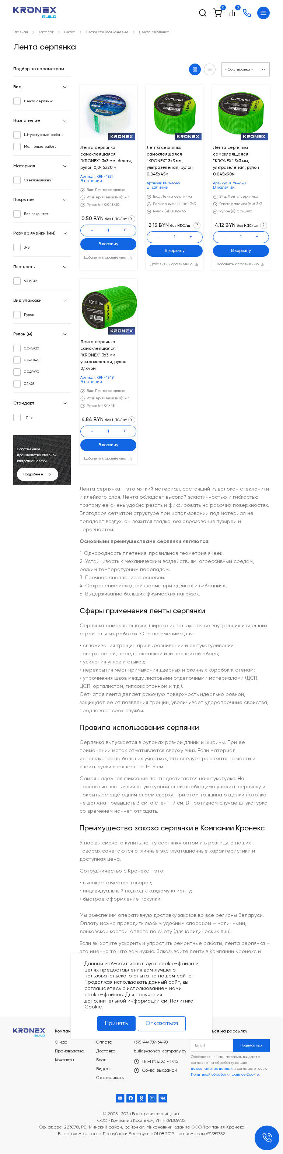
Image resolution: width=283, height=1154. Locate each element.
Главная (20, 32)
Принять (116, 1024)
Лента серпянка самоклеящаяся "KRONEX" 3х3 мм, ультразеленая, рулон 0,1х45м (103, 355)
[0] (217, 12)
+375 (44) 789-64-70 (151, 1042)
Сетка (70, 32)
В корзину (108, 244)
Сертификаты (110, 1078)
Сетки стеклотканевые (107, 32)
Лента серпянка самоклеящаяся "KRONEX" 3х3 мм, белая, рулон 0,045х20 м (106, 158)
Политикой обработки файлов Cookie (225, 1074)
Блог (101, 1060)
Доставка (106, 1051)
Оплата (104, 1042)
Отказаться (162, 1024)
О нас (61, 1042)
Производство (69, 1051)
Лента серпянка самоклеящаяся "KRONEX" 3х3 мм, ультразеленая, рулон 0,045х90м (236, 161)
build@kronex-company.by (160, 1051)
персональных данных (212, 1069)
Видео (102, 1069)
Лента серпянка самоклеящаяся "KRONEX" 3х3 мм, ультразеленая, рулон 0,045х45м (170, 161)
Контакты (64, 1060)
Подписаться (251, 1045)
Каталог (46, 32)
